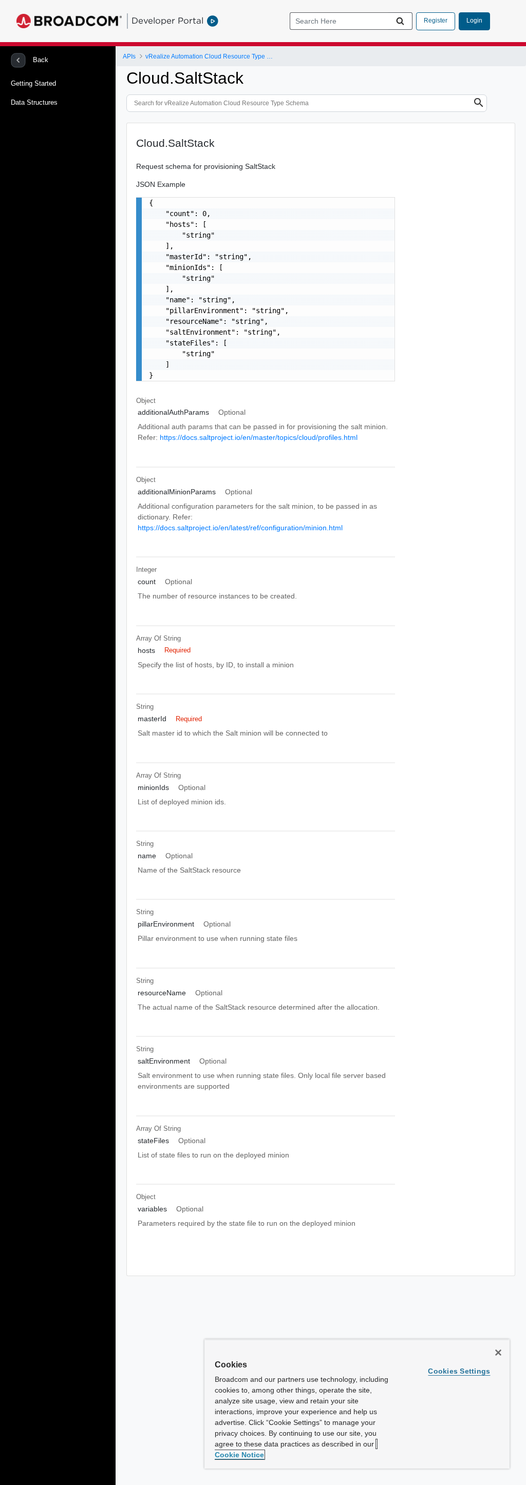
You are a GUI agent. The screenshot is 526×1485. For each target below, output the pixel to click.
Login (474, 20)
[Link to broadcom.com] (69, 21)
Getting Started (33, 83)
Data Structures (34, 102)
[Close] (498, 1352)
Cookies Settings (459, 1371)
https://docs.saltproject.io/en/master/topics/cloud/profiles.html (259, 437)
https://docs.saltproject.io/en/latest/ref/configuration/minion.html (240, 528)
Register (435, 20)
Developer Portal (167, 20)
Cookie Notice (239, 1455)
